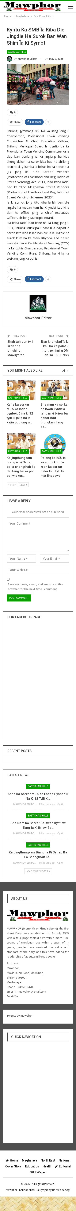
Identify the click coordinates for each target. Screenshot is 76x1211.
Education (32, 1166)
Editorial (65, 1166)
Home (14, 1160)
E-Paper (40, 1172)
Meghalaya (29, 1160)
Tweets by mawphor (20, 1015)
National (64, 1160)
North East (48, 1160)
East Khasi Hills (17, 52)
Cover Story (13, 1166)
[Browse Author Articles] (38, 303)
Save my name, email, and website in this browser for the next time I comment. (35, 586)
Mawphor (11, 1190)
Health (47, 1166)
